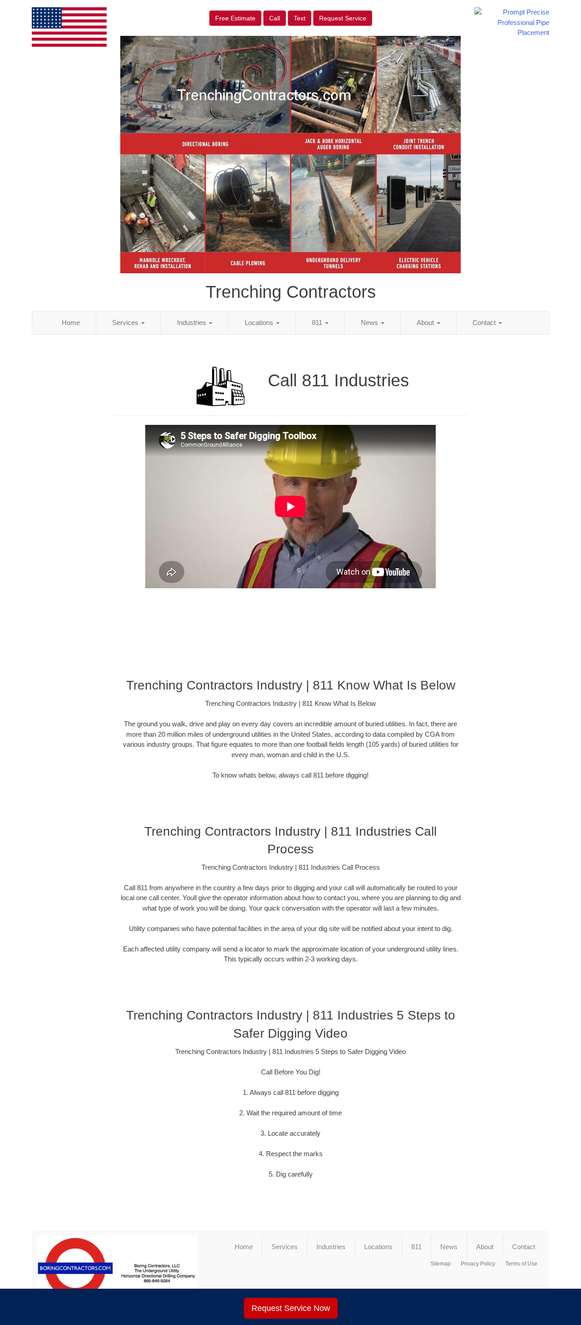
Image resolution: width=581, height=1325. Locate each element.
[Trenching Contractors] (117, 1272)
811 (318, 322)
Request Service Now (290, 1308)
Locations (260, 322)
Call (274, 18)
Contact (485, 322)
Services (126, 322)
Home (71, 322)
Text (299, 18)
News (370, 322)
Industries (192, 322)
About (426, 322)
